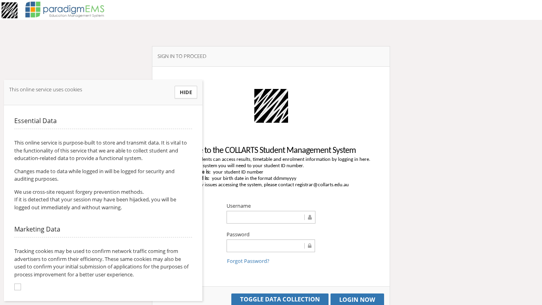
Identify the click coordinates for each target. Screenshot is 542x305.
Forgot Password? (248, 260)
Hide (186, 92)
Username (239, 205)
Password (238, 234)
